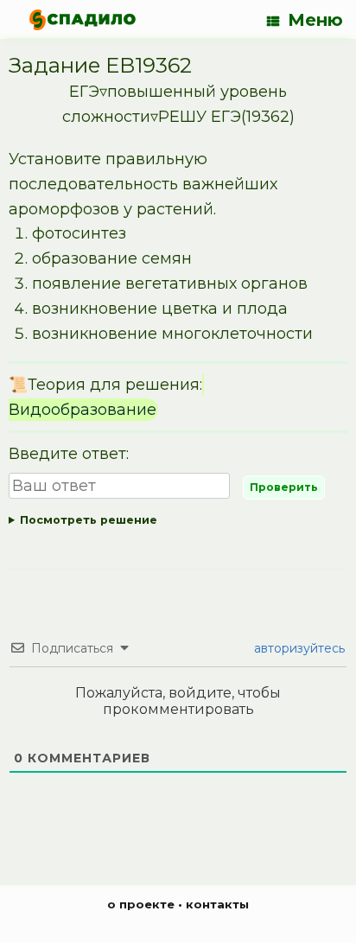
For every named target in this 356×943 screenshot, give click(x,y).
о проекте (141, 904)
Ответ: (178, 523)
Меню (315, 20)
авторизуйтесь (298, 648)
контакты (217, 904)
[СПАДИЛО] (82, 19)
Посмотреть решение (88, 519)
